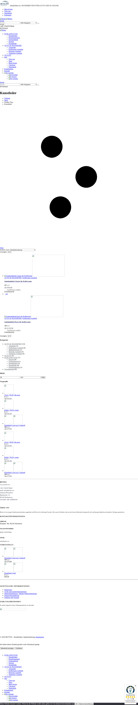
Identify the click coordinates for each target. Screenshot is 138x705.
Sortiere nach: (5, 250)
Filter (43, 377)
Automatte (12, 47)
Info (5, 57)
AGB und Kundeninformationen (15, 592)
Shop (10, 61)
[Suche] (38, 23)
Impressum (8, 590)
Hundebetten (13, 36)
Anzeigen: (3, 252)
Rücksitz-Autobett (15, 51)
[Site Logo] (6, 19)
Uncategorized (9, 369)
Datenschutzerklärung (11, 596)
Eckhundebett (13, 40)
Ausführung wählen (13, 290)
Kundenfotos (8, 69)
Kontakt (7, 71)
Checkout (12, 65)
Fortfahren (19, 648)
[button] (2, 21)
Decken (11, 42)
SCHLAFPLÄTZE (11, 34)
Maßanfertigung (14, 350)
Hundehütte (13, 44)
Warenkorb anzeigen (7, 648)
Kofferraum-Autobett (16, 49)
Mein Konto (8, 9)
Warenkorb (8, 13)
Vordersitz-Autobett (15, 53)
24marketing (39, 637)
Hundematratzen (14, 38)
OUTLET (7, 55)
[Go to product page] (71, 266)
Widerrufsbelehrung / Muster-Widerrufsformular (20, 594)
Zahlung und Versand (11, 597)
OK (76, 704)
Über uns (7, 11)
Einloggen (7, 15)
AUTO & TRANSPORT (13, 45)
